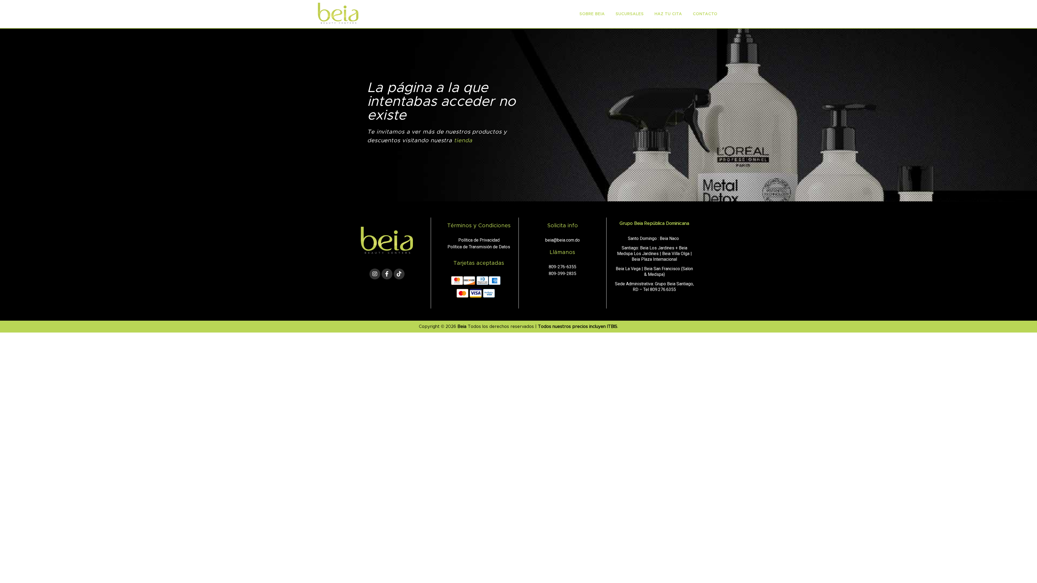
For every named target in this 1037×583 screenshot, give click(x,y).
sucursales (630, 14)
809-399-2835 (562, 273)
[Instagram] (374, 274)
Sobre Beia (592, 14)
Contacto (705, 14)
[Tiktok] (399, 274)
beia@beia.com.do (562, 240)
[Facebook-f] (387, 274)
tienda (463, 140)
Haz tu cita (668, 14)
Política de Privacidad (479, 240)
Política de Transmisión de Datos (478, 246)
